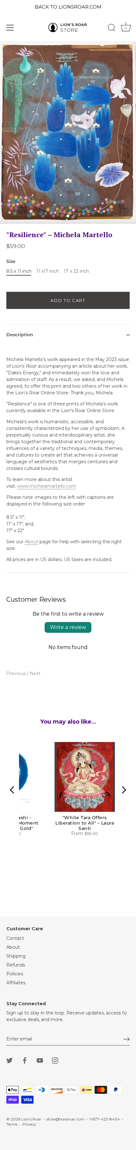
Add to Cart (68, 300)
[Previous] (12, 789)
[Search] (112, 29)
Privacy (29, 1124)
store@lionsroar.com (65, 1119)
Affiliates (15, 983)
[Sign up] (126, 1039)
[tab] (68, 458)
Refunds (15, 965)
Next (35, 673)
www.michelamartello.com (46, 486)
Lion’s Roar (31, 1119)
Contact (15, 938)
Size (10, 261)
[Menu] (10, 28)
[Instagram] (55, 1060)
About (31, 542)
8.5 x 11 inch (19, 271)
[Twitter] (9, 1060)
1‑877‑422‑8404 (105, 1119)
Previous (16, 673)
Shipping (16, 956)
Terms (11, 1124)
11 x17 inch (47, 271)
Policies (14, 974)
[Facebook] (25, 1060)
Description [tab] (19, 335)
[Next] (123, 789)
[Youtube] (40, 1060)
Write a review (68, 627)
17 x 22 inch (76, 271)
